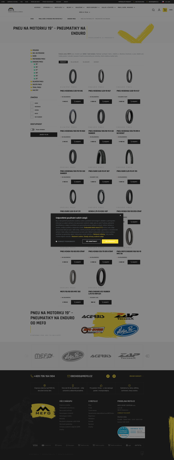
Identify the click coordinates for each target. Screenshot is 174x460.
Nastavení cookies (77, 236)
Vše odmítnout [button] (91, 241)
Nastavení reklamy (99, 234)
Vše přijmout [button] (110, 241)
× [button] (120, 215)
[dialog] (87, 230)
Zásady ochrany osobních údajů (94, 236)
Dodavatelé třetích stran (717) (93, 227)
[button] (65, 241)
